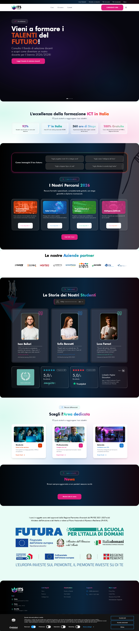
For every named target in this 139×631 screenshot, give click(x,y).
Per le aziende (116, 2)
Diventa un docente (94, 2)
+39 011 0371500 (94, 594)
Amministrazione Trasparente (115, 599)
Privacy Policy (112, 591)
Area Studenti (82, 2)
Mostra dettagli (87, 627)
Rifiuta (122, 627)
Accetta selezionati (122, 622)
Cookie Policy (112, 594)
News (124, 2)
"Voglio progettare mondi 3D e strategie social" (64, 159)
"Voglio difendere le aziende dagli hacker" (104, 166)
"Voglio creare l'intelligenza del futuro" (104, 159)
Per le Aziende (67, 597)
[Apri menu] (126, 7)
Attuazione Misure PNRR (114, 597)
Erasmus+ (44, 594)
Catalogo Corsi (45, 597)
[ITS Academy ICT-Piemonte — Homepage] (16, 7)
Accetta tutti (122, 618)
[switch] (48, 627)
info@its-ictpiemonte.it (94, 591)
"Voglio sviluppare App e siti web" (64, 166)
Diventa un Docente (68, 591)
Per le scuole (106, 2)
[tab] (67, 98)
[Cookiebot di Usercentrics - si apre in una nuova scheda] (14, 628)
